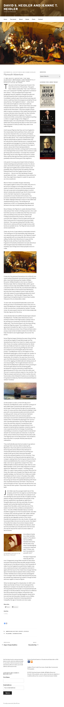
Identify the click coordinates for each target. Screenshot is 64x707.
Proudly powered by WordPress (11, 703)
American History (12, 631)
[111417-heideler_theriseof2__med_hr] (47, 96)
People (26, 631)
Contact (40, 19)
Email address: (7, 685)
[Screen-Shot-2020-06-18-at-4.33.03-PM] (47, 147)
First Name (6, 677)
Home (5, 19)
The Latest (13, 19)
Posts (33, 19)
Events (21, 631)
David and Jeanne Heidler (26, 72)
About (21, 19)
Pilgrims (9, 633)
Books (27, 19)
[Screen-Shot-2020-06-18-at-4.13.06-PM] (47, 122)
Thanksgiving (17, 633)
